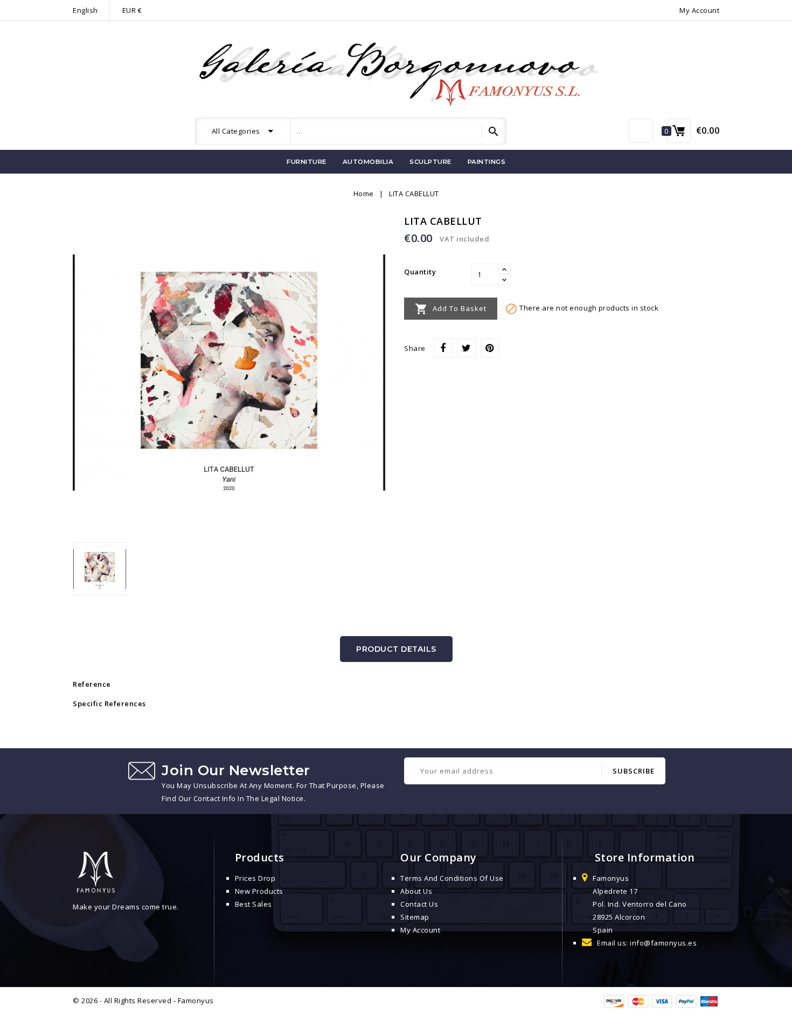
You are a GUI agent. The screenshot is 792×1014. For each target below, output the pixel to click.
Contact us (419, 904)
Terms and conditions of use (452, 878)
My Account (420, 930)
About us (416, 891)
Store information (645, 857)
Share (443, 348)
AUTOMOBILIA (368, 161)
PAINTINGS (487, 161)
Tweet (466, 348)
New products (259, 891)
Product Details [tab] (396, 649)
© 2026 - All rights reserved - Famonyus (143, 1000)
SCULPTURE (430, 161)
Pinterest (490, 348)
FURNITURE (306, 161)
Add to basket (451, 308)
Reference (92, 684)
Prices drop (255, 878)
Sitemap (414, 917)
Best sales (253, 904)
